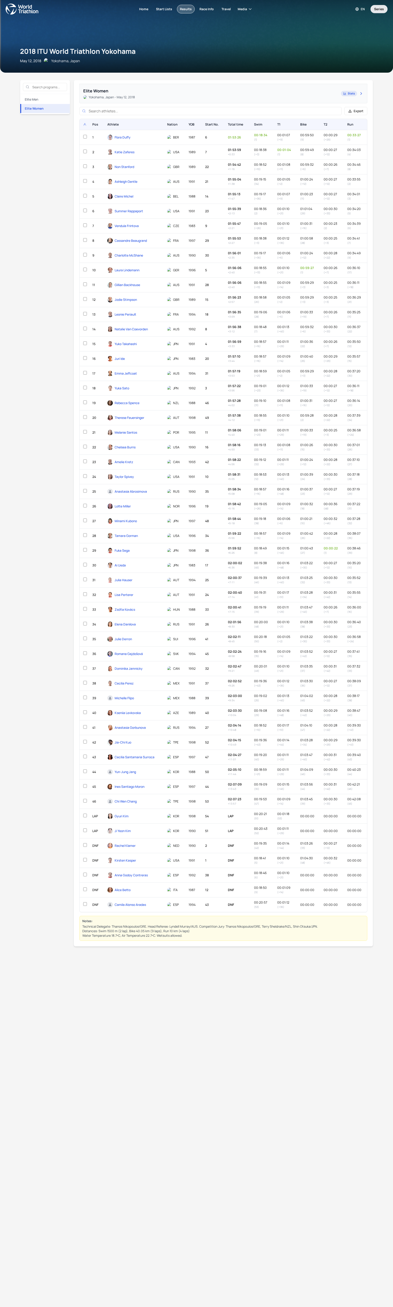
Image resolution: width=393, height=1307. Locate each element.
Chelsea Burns (125, 447)
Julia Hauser (123, 580)
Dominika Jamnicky (129, 668)
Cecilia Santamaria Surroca (134, 757)
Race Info (206, 9)
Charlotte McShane (129, 255)
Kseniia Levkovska (128, 713)
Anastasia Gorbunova (130, 727)
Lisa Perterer (124, 595)
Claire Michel (124, 196)
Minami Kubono (126, 521)
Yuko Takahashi (126, 344)
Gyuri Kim (121, 816)
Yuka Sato (122, 388)
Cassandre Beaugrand (131, 240)
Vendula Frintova (127, 226)
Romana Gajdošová (129, 654)
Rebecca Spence (127, 403)
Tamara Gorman (126, 536)
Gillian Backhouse (127, 285)
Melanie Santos (126, 432)
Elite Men (31, 99)
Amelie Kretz (124, 462)
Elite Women (34, 108)
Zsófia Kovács (125, 609)
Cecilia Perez (124, 683)
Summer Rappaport (129, 211)
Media (242, 9)
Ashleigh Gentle (126, 181)
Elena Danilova (125, 624)
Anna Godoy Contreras (131, 875)
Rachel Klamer (125, 845)
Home (143, 9)
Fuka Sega (122, 550)
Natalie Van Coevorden (131, 329)
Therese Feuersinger (129, 417)
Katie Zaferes (124, 152)
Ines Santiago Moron (129, 786)
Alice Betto (123, 890)
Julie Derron (123, 639)
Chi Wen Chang (126, 801)
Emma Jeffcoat (126, 373)
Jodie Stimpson (126, 299)
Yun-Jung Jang (125, 772)
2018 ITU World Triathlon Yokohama (78, 51)
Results (186, 9)
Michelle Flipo (124, 698)
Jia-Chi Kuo (123, 742)
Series (379, 9)
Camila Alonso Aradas (130, 904)
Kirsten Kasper (125, 860)
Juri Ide (120, 358)
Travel (226, 9)
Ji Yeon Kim (123, 831)
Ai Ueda (120, 565)
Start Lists (164, 9)
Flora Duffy (123, 137)
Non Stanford (124, 167)
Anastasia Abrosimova (131, 491)
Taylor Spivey (124, 476)
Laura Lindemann (127, 270)
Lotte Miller (123, 506)
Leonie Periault (125, 314)
